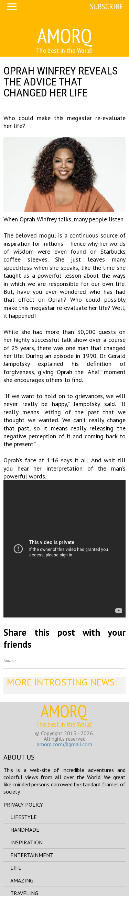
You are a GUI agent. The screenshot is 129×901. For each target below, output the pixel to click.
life (15, 867)
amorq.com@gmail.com (64, 744)
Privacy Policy (23, 804)
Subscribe (106, 6)
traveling (24, 893)
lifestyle (23, 817)
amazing (21, 880)
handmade (24, 829)
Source (9, 660)
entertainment (31, 855)
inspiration (26, 842)
